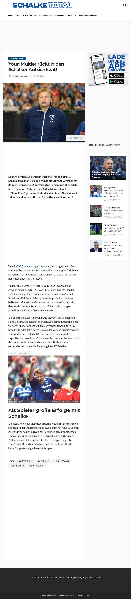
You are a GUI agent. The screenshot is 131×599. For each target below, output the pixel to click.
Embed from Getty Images (20, 353)
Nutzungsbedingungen (77, 577)
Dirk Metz (43, 460)
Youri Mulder (36, 465)
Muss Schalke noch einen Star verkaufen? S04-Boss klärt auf (114, 228)
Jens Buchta (17, 465)
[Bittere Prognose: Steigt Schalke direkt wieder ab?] (96, 211)
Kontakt (45, 577)
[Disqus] (44, 510)
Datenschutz (57, 577)
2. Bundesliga (45, 15)
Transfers (59, 15)
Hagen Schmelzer (21, 76)
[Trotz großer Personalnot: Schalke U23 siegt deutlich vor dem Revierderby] (96, 191)
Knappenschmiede (88, 15)
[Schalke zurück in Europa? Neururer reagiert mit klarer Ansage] (108, 168)
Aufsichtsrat (25, 460)
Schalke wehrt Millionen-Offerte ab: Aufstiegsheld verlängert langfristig (113, 246)
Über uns (34, 577)
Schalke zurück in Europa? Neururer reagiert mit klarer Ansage (106, 174)
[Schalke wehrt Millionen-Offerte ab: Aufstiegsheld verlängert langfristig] (96, 246)
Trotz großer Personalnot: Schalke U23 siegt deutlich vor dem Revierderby (113, 191)
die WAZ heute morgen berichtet (31, 266)
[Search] (125, 5)
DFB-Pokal (72, 15)
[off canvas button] (5, 5)
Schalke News (29, 15)
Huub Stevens (61, 460)
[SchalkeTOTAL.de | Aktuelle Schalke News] (42, 5)
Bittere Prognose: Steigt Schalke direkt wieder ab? (113, 211)
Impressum (95, 577)
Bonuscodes (14, 15)
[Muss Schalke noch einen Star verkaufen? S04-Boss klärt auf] (96, 229)
